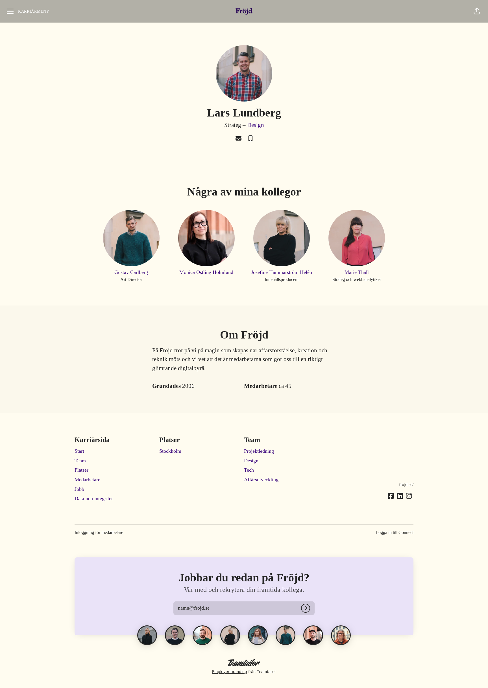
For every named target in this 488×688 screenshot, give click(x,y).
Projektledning (259, 451)
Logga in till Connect (394, 532)
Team (80, 460)
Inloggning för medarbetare (99, 532)
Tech (249, 470)
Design (255, 125)
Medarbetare (87, 479)
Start (79, 451)
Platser (81, 470)
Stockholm (170, 451)
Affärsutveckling (261, 479)
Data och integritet (94, 498)
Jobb (79, 489)
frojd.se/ (406, 484)
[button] (477, 11)
